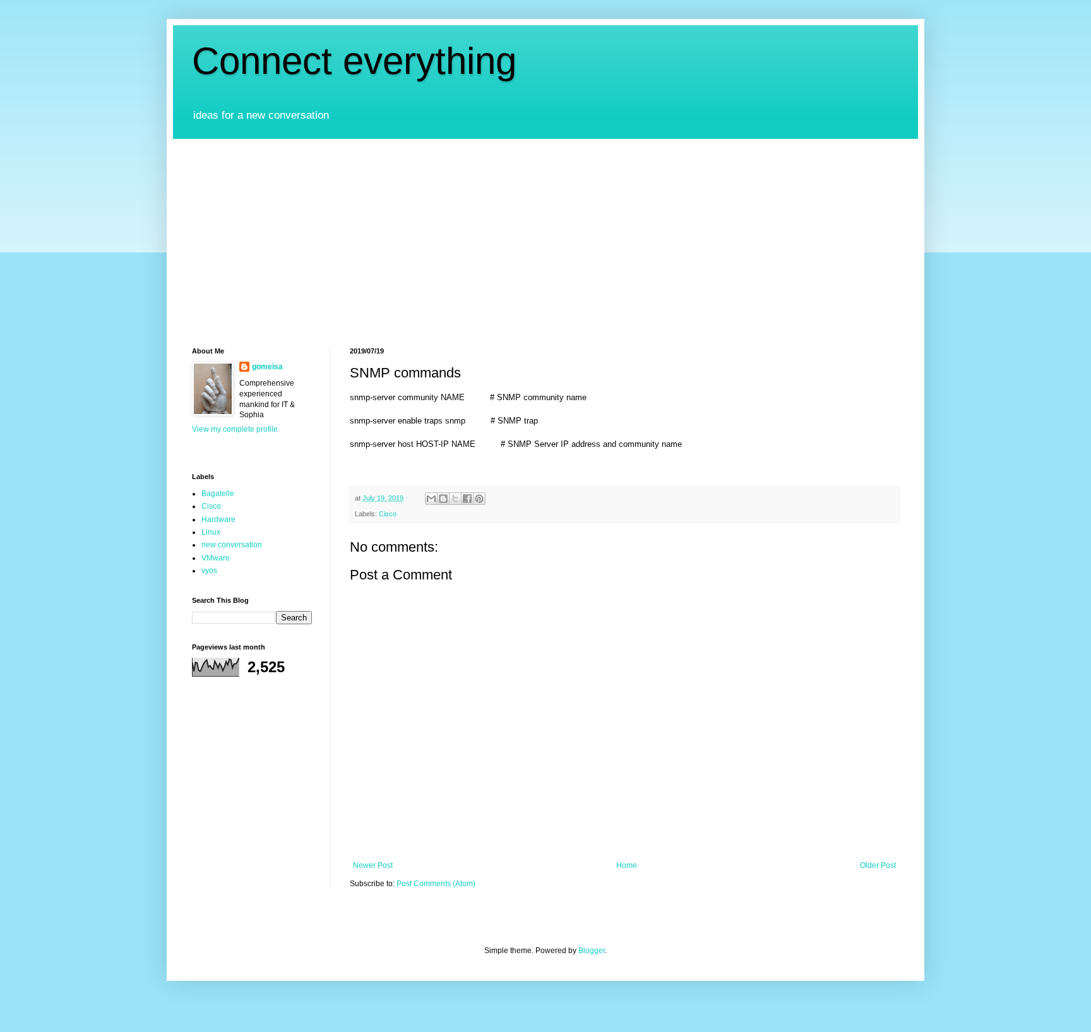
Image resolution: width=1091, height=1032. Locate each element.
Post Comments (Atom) (435, 883)
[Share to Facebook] (467, 498)
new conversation (231, 544)
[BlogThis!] (443, 498)
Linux (210, 532)
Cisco (387, 514)
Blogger (591, 950)
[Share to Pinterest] (479, 498)
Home (626, 865)
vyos (209, 570)
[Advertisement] (545, 233)
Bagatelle (217, 493)
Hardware (218, 519)
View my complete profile (235, 429)
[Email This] (431, 498)
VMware (215, 558)
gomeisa (267, 366)
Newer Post (373, 865)
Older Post (878, 865)
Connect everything (354, 61)
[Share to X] (455, 498)
